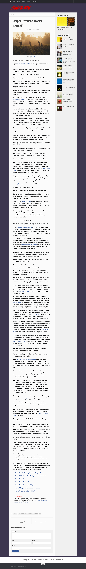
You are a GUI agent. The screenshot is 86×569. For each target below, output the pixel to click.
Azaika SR (26, 29)
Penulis (33, 560)
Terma (46, 560)
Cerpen (18, 1)
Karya (12, 14)
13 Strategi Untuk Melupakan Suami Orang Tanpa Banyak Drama (68, 81)
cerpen (19, 513)
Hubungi (40, 560)
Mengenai (26, 560)
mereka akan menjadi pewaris (25, 398)
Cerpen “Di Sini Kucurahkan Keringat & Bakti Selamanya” (30, 476)
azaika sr (15, 513)
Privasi (52, 560)
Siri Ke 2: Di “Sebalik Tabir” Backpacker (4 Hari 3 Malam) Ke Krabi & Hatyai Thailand (69, 53)
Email (33, 540)
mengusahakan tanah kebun (25, 291)
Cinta (14, 1)
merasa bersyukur (26, 201)
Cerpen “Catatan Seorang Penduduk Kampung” (28, 473)
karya (40, 513)
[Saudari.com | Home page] (21, 8)
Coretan (28, 1)
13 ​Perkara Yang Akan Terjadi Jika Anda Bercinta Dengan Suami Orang (68, 94)
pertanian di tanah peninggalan (29, 244)
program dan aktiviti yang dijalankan (26, 359)
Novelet (23, 1)
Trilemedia (33, 57)
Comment (14, 531)
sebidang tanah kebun (18, 99)
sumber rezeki (35, 314)
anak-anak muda (17, 303)
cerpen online (36, 513)
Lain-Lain (34, 1)
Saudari (12, 566)
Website (13, 545)
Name (13, 540)
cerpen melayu (30, 513)
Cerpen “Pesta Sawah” (21, 479)
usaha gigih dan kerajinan (19, 341)
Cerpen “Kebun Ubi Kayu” (22, 482)
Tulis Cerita (59, 560)
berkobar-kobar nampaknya (25, 227)
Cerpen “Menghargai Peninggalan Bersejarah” (27, 488)
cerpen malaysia (24, 513)
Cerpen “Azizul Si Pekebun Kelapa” (24, 485)
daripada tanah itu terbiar (23, 64)
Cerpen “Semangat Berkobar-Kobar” (25, 491)
